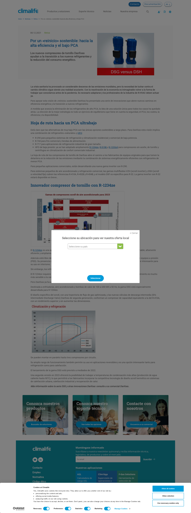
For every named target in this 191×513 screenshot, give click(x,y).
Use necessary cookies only (168, 503)
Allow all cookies (168, 489)
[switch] (68, 508)
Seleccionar (96, 278)
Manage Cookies (121, 509)
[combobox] (95, 246)
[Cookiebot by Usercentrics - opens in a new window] (18, 508)
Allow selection (168, 496)
